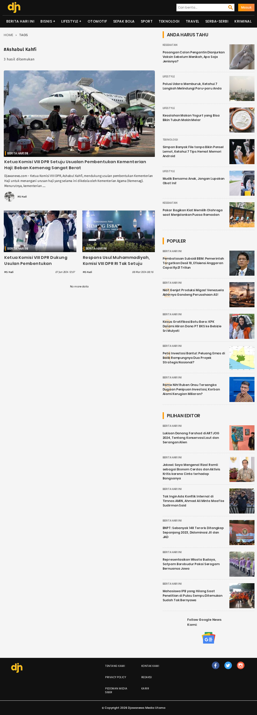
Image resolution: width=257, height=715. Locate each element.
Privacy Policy (115, 677)
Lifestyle (69, 21)
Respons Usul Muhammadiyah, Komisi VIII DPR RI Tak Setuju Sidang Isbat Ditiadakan (116, 263)
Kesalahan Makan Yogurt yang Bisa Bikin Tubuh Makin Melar (191, 117)
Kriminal (242, 21)
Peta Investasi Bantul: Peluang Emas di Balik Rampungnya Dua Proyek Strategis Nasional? (194, 357)
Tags (23, 35)
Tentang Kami (115, 666)
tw (228, 670)
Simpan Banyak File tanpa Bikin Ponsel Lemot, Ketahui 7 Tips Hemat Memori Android (193, 151)
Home (8, 35)
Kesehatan (170, 45)
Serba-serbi (217, 21)
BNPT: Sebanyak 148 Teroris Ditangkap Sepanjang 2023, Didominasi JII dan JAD (193, 532)
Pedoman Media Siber (116, 690)
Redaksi (146, 677)
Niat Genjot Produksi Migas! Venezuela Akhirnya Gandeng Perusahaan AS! (193, 292)
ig (240, 670)
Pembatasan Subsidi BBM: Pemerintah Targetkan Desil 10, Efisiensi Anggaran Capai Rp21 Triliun (193, 263)
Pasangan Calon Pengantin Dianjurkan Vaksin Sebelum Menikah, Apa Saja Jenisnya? (194, 56)
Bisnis (46, 21)
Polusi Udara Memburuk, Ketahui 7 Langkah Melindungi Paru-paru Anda (192, 86)
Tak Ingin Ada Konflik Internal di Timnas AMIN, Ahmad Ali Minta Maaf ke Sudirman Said (193, 500)
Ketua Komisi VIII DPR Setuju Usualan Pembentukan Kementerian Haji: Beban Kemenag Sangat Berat (75, 165)
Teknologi (169, 21)
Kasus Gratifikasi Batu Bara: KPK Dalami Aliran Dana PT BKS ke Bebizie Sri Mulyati (192, 326)
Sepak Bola (124, 21)
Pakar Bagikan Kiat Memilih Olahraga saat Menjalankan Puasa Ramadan (193, 212)
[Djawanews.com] (14, 8)
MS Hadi (22, 196)
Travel (192, 21)
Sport (147, 21)
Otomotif (97, 21)
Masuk (246, 7)
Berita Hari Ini (20, 21)
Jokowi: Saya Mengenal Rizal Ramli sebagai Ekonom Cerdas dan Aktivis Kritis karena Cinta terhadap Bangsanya (191, 471)
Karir (145, 688)
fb (215, 670)
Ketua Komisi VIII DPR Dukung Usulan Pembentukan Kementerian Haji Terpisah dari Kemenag (38, 266)
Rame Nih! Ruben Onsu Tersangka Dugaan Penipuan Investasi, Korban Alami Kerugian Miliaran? (191, 389)
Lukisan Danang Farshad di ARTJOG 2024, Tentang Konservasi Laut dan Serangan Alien (191, 437)
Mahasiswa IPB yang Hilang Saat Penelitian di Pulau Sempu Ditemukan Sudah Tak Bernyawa (193, 595)
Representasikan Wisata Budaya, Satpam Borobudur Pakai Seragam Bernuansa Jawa (191, 564)
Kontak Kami (150, 666)
